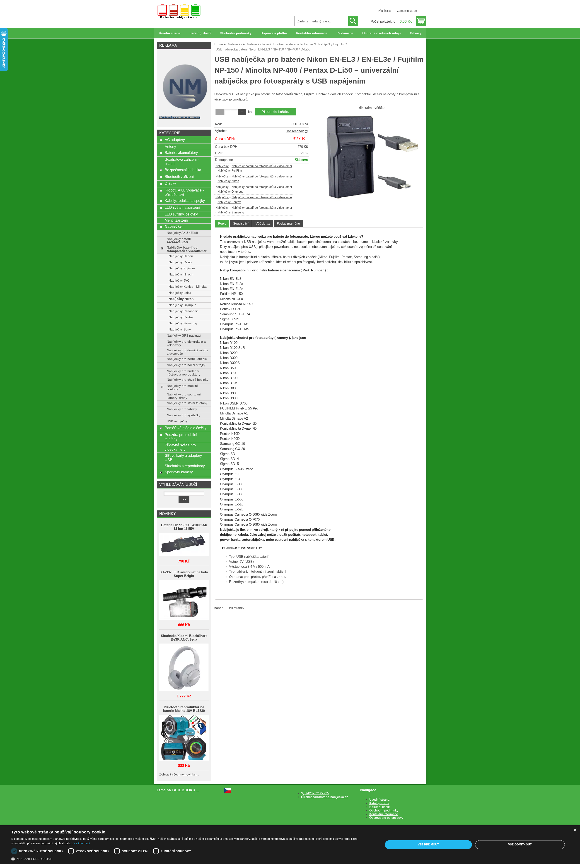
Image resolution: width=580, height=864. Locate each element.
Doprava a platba (274, 33)
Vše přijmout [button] (428, 844)
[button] (191, 859)
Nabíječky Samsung (231, 212)
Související (241, 223)
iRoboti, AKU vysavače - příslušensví (184, 192)
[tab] (222, 223)
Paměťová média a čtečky (185, 428)
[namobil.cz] (184, 110)
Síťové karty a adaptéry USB (183, 457)
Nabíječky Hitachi (181, 274)
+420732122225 (316, 793)
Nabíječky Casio (180, 262)
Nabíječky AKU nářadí (182, 233)
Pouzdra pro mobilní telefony (181, 437)
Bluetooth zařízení (179, 177)
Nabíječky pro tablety (182, 409)
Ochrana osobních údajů (381, 33)
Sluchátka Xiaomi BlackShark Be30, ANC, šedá (184, 637)
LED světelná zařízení (182, 207)
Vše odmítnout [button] (520, 844)
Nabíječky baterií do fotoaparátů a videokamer (262, 166)
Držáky (170, 183)
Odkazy (415, 33)
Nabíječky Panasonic (183, 311)
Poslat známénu (288, 223)
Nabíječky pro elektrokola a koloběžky (186, 343)
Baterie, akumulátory (181, 153)
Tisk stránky (235, 608)
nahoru (219, 608)
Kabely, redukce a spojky (185, 201)
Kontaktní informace (311, 33)
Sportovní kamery (179, 472)
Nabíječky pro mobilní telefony (182, 387)
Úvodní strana (170, 33)
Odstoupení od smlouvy (386, 817)
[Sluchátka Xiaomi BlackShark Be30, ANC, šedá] (184, 668)
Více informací (81, 843)
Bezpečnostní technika (183, 170)
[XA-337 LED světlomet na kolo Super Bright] (184, 600)
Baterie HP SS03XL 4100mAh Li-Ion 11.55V (184, 527)
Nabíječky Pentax (229, 202)
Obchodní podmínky (235, 33)
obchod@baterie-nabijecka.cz (326, 797)
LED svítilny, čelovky (181, 214)
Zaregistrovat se (407, 10)
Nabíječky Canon (181, 256)
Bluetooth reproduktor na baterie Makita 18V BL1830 (184, 709)
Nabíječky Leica (180, 292)
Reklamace (344, 33)
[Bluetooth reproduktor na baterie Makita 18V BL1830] (184, 738)
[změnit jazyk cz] (227, 791)
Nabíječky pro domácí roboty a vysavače (187, 352)
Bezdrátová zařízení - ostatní (182, 161)
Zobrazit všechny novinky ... (179, 774)
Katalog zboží (200, 33)
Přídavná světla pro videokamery (180, 447)
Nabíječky (222, 166)
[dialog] (290, 844)
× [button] (575, 830)
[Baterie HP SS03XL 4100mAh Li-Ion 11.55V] (184, 545)
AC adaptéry (175, 140)
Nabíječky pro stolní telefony (187, 403)
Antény (170, 146)
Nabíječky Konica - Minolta (188, 286)
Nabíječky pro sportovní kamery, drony (184, 396)
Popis (222, 223)
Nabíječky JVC (179, 280)
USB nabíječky (177, 421)
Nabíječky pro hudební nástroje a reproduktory (183, 372)
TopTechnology (297, 131)
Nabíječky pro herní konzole (187, 359)
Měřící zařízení (176, 220)
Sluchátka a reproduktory (185, 466)
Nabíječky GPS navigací (184, 335)
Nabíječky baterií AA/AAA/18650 (179, 240)
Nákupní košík (379, 807)
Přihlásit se (385, 10)
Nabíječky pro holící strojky (186, 365)
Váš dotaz (263, 223)
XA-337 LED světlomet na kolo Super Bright (184, 574)
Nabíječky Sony (180, 329)
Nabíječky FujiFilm (230, 170)
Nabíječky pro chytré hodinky (187, 379)
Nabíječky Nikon (228, 181)
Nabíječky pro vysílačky (183, 415)
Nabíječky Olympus (230, 191)
